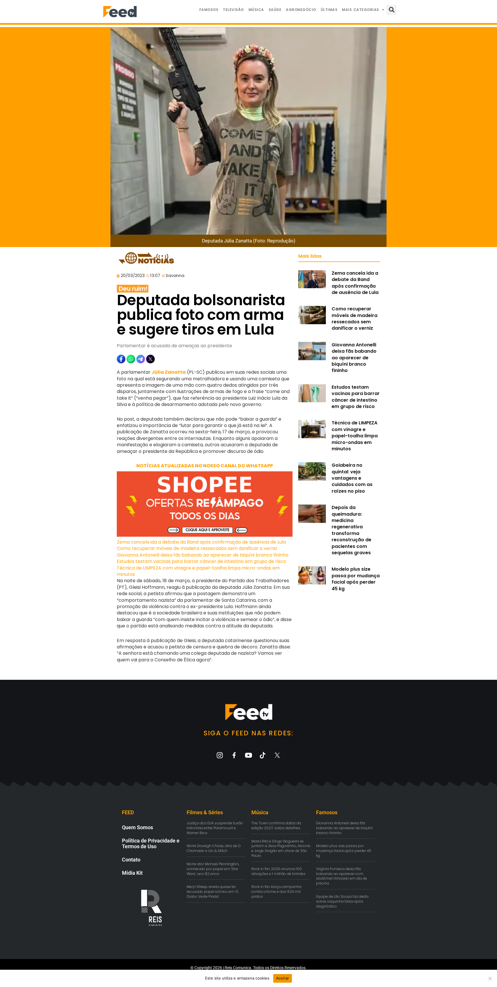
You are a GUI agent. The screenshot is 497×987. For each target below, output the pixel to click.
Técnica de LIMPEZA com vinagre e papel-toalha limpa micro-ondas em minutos (198, 571)
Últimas (329, 9)
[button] (392, 10)
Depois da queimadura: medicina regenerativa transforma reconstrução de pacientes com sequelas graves (351, 530)
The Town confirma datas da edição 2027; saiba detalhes (276, 825)
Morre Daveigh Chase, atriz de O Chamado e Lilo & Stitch (214, 848)
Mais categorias (360, 9)
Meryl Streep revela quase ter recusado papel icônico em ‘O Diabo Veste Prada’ (212, 891)
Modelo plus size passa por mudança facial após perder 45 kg (356, 579)
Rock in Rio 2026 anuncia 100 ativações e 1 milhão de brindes (278, 871)
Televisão (233, 9)
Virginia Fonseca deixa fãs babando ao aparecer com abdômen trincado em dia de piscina (341, 876)
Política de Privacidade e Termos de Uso (150, 843)
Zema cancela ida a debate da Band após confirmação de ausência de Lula (201, 542)
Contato (131, 860)
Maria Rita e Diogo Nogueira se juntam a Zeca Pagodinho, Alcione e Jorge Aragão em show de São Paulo (280, 848)
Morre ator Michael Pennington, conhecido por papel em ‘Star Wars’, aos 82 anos (213, 868)
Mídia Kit (132, 873)
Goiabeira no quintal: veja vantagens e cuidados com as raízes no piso (352, 478)
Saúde (275, 9)
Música (256, 9)
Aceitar (282, 978)
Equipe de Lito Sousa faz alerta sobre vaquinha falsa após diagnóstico (342, 901)
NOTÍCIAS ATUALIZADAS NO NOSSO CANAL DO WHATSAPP (204, 465)
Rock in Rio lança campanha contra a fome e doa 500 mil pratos (276, 891)
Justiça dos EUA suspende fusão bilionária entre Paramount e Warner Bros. (215, 828)
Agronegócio (301, 9)
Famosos (209, 9)
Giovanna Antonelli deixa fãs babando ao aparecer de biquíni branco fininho (202, 555)
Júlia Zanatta (169, 372)
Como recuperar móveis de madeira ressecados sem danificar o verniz (197, 548)
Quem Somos (137, 827)
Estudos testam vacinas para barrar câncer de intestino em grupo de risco (201, 561)
